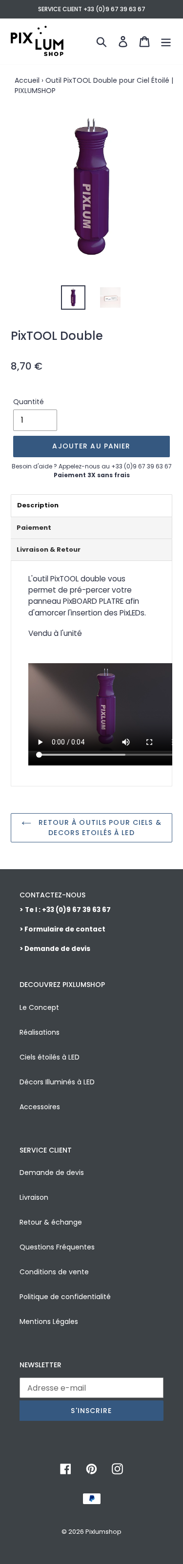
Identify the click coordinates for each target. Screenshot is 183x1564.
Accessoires (40, 1107)
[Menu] (166, 41)
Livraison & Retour (49, 549)
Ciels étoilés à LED (50, 1057)
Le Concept (39, 1007)
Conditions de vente (54, 1272)
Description (38, 505)
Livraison (34, 1197)
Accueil (27, 80)
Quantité (28, 402)
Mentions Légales (49, 1321)
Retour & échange (51, 1222)
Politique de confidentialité (65, 1297)
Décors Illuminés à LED (57, 1082)
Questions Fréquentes (57, 1247)
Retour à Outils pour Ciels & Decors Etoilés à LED (98, 828)
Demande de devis (52, 1172)
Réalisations (40, 1032)
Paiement (34, 527)
